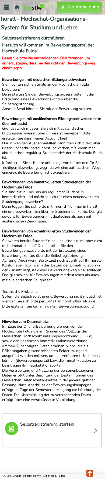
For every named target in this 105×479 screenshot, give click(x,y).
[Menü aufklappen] (6, 7)
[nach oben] (89, 473)
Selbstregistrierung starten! (47, 424)
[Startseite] (17, 7)
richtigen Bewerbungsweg (25, 167)
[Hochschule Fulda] (34, 7)
